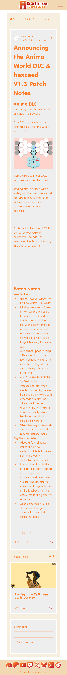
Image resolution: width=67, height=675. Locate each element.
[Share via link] (39, 532)
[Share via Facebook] (15, 532)
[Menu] (61, 5)
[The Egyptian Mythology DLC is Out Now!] (33, 575)
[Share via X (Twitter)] (23, 532)
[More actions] (51, 38)
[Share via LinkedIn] (31, 532)
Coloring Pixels (31, 19)
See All (50, 556)
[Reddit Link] (58, 665)
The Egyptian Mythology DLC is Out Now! (31, 595)
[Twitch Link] (30, 665)
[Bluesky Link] (44, 665)
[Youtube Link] (23, 665)
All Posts (14, 19)
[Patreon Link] (16, 665)
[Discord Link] (9, 665)
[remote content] (33, 263)
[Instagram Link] (51, 665)
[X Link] (37, 665)
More (47, 19)
